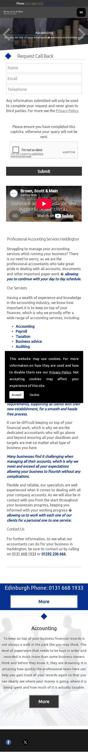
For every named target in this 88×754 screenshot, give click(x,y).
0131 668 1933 (34, 3)
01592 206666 (54, 3)
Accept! (17, 394)
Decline (34, 394)
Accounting (44, 628)
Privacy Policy (60, 372)
